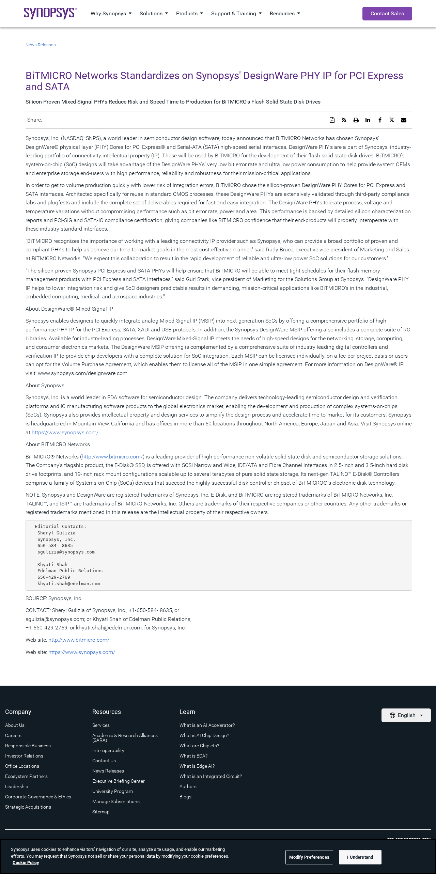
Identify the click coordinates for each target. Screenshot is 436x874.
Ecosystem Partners (26, 776)
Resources (282, 13)
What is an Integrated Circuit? (211, 776)
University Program (112, 791)
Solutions (151, 13)
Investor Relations (24, 756)
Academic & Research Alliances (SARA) (125, 738)
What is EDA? (193, 756)
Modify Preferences (309, 857)
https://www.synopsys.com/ (65, 432)
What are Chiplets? (199, 745)
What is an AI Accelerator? (207, 725)
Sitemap (101, 811)
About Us (15, 725)
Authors (188, 786)
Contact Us (104, 760)
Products (187, 13)
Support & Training (233, 13)
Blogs (185, 796)
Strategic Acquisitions (28, 807)
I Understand (360, 857)
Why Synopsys (108, 13)
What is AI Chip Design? (204, 735)
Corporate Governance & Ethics (38, 796)
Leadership (16, 786)
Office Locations (22, 766)
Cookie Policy (26, 862)
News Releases (41, 44)
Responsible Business (28, 745)
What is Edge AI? (197, 766)
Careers (13, 735)
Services (101, 725)
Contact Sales (387, 13)
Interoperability (108, 750)
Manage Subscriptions (116, 801)
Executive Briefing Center (118, 781)
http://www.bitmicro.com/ (112, 456)
